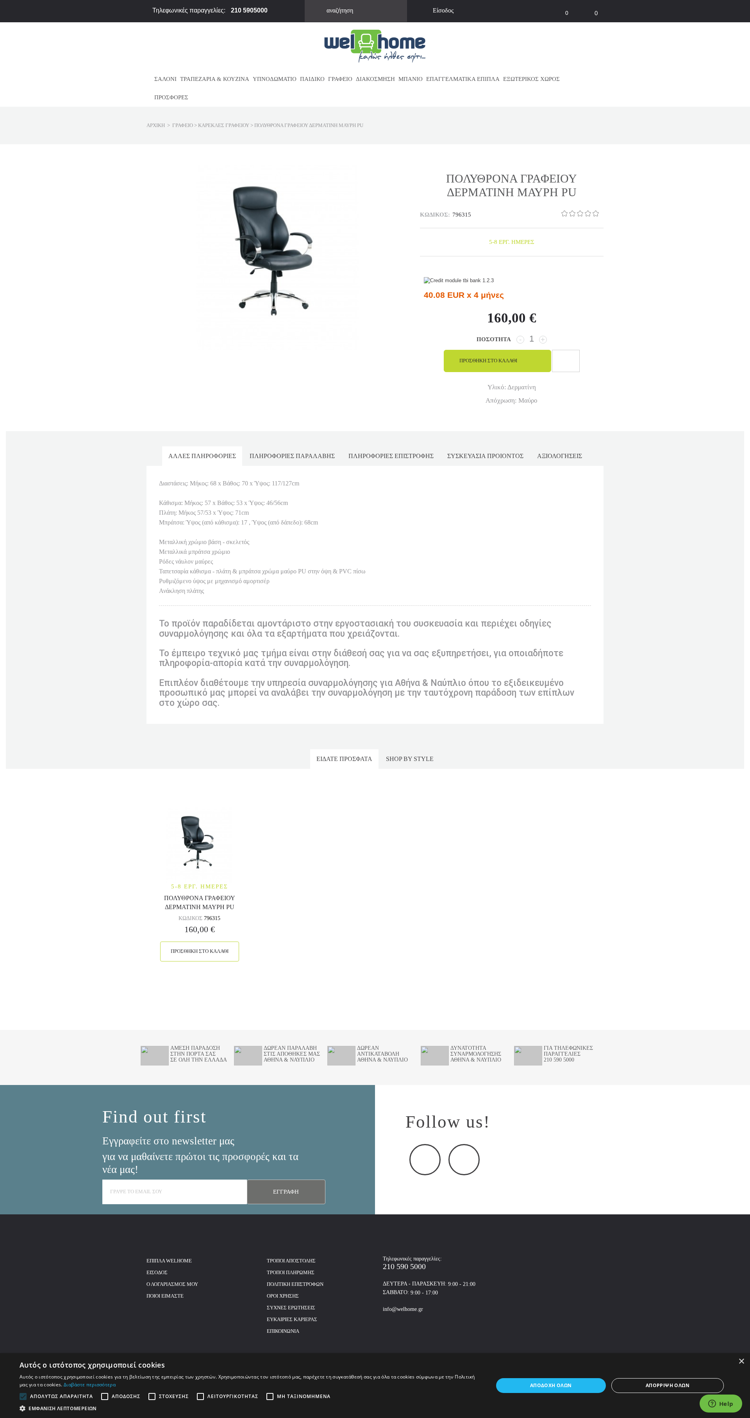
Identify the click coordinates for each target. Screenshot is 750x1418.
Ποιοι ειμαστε (165, 1296)
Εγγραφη (286, 1192)
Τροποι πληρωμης (290, 1272)
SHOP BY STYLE (410, 759)
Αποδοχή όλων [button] (551, 1385)
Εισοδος (157, 1272)
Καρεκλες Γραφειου (223, 125)
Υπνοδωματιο (274, 79)
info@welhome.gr (403, 1309)
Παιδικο (312, 79)
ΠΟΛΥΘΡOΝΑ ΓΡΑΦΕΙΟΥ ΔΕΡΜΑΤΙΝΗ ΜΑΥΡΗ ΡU (199, 902)
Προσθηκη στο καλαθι (200, 951)
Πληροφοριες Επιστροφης (391, 456)
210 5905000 (249, 10)
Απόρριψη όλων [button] (667, 1385)
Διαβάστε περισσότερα (90, 1384)
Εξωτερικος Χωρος (531, 79)
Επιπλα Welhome (169, 1261)
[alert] (375, 1385)
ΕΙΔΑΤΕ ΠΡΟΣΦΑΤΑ (344, 759)
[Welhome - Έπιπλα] (375, 45)
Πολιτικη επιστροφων (295, 1284)
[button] (249, 1408)
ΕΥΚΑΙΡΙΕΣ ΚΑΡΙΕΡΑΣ (292, 1319)
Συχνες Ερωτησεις (291, 1308)
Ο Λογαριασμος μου (172, 1284)
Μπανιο (410, 79)
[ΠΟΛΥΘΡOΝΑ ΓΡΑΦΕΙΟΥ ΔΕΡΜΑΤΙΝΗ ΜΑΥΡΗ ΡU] (199, 844)
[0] (552, 8)
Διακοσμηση (375, 79)
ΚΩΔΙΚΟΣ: (435, 214)
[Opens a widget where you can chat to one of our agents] (720, 1404)
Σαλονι (165, 79)
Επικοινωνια (283, 1331)
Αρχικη (155, 125)
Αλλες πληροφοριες (202, 456)
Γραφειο (340, 79)
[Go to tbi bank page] (459, 281)
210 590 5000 (404, 1266)
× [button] (741, 1361)
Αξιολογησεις (559, 456)
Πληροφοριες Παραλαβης (292, 456)
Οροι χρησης (283, 1296)
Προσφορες (171, 97)
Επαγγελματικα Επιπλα (463, 79)
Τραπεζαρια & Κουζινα (214, 79)
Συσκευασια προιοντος (485, 456)
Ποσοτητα (494, 339)
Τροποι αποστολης (291, 1261)
